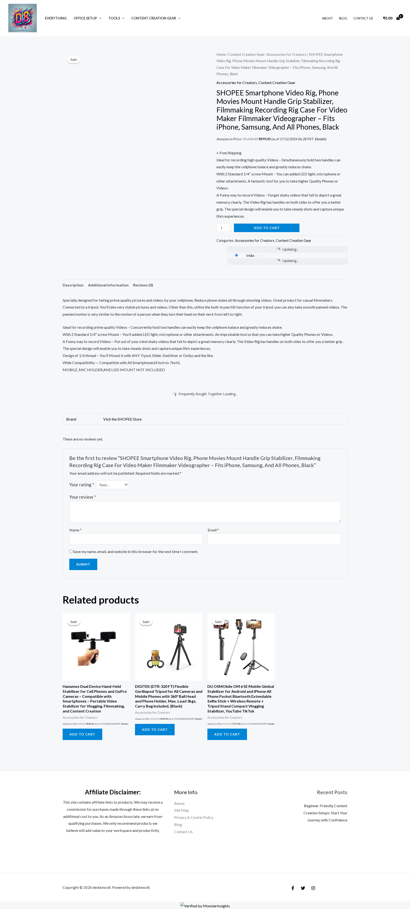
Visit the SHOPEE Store (122, 419)
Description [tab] (73, 285)
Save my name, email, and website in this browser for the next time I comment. (135, 551)
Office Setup (85, 18)
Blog (343, 18)
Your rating (81, 484)
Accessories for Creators (286, 54)
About (327, 18)
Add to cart (267, 228)
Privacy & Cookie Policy (193, 817)
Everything (56, 18)
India (250, 255)
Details (320, 139)
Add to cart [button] (82, 734)
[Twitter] (303, 888)
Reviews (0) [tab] (143, 285)
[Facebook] (293, 888)
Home (221, 54)
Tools (114, 18)
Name (75, 530)
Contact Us (363, 18)
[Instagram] (313, 888)
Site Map (181, 810)
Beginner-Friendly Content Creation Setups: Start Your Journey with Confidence (325, 812)
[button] (99, 18)
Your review (82, 497)
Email (213, 530)
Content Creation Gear (153, 18)
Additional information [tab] (108, 285)
